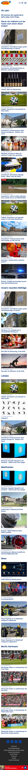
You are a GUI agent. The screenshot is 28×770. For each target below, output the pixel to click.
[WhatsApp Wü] (20, 741)
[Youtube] (16, 741)
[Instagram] (12, 741)
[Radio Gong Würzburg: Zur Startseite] (6, 3)
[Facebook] (7, 741)
